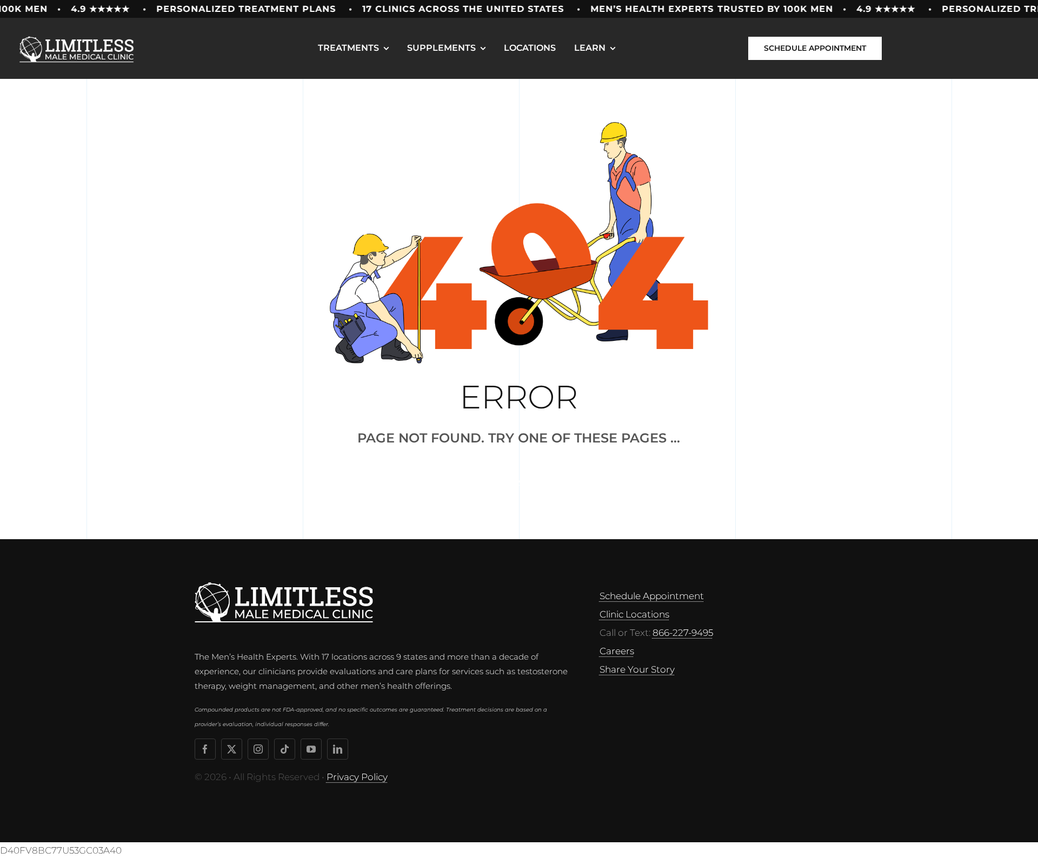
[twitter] (231, 749)
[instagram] (258, 749)
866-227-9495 (683, 632)
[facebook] (205, 749)
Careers (617, 651)
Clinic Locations (634, 614)
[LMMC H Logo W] (284, 586)
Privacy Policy (357, 776)
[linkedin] (337, 749)
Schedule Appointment (652, 595)
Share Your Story (637, 669)
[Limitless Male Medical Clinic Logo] (78, 34)
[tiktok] (284, 749)
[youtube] (311, 749)
